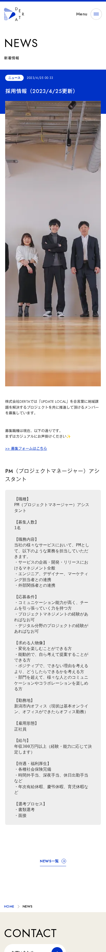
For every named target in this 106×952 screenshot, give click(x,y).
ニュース (14, 78)
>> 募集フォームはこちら (26, 448)
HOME (9, 906)
